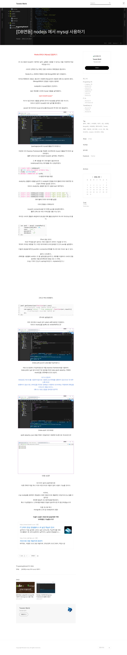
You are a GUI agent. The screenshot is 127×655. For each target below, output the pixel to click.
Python (88, 91)
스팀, (102, 123)
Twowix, (105, 126)
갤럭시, (84, 123)
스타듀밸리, (94, 123)
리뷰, (104, 129)
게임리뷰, (89, 129)
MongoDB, (86, 126)
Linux (87, 93)
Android (88, 88)
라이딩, (102, 132)
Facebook (86, 156)
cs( (70, 196)
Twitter (93, 156)
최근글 (84, 139)
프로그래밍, (95, 129)
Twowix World (21, 4)
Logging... (88, 84)
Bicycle (88, 108)
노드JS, (100, 129)
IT (84, 98)
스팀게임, (107, 123)
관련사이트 (101, 647)
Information (89, 102)
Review (88, 101)
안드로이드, (85, 132)
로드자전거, (97, 132)
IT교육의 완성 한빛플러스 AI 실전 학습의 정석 (37, 527)
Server (88, 95)
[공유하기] (24, 556)
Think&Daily (87, 105)
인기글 (90, 139)
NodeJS (88, 86)
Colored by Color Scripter (66, 314)
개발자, (84, 129)
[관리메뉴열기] (123, 3)
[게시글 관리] (27, 556)
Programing (87, 82)
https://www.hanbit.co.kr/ (27, 524)
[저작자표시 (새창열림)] (37, 556)
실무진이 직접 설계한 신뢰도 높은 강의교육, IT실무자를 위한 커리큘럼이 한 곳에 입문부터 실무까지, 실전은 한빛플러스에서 (40, 531)
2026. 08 (97, 177)
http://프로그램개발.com (27, 538)
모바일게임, (92, 126)
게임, (107, 129)
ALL (85, 78)
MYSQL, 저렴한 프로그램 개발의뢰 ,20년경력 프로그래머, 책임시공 (42, 543)
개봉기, (88, 123)
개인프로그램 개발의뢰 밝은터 (31, 541)
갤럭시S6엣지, (99, 126)
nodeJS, (91, 132)
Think (87, 110)
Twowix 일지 (22, 610)
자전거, (99, 123)
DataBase (88, 90)
